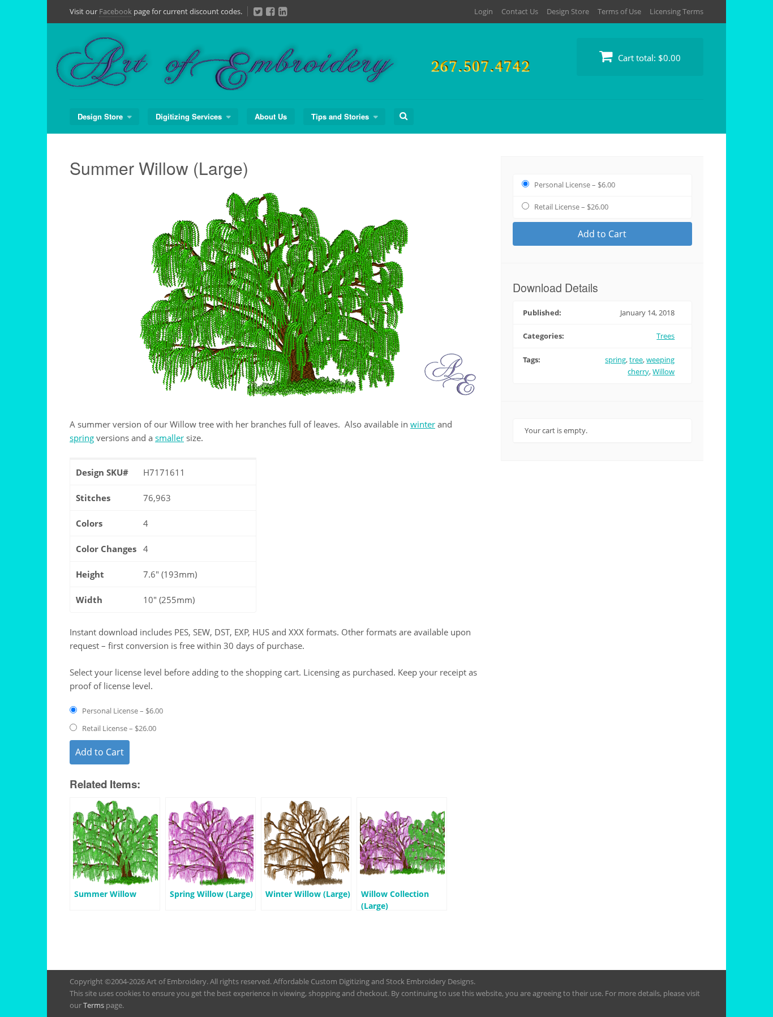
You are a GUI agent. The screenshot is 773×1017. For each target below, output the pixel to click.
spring (82, 437)
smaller (169, 437)
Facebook (115, 11)
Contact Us (519, 11)
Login (483, 11)
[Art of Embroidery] (335, 77)
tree (636, 359)
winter (422, 424)
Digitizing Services (189, 116)
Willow (663, 371)
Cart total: (648, 57)
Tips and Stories (340, 116)
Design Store (568, 11)
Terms (93, 1005)
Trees (665, 336)
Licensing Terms (676, 11)
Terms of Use (619, 11)
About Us (271, 116)
